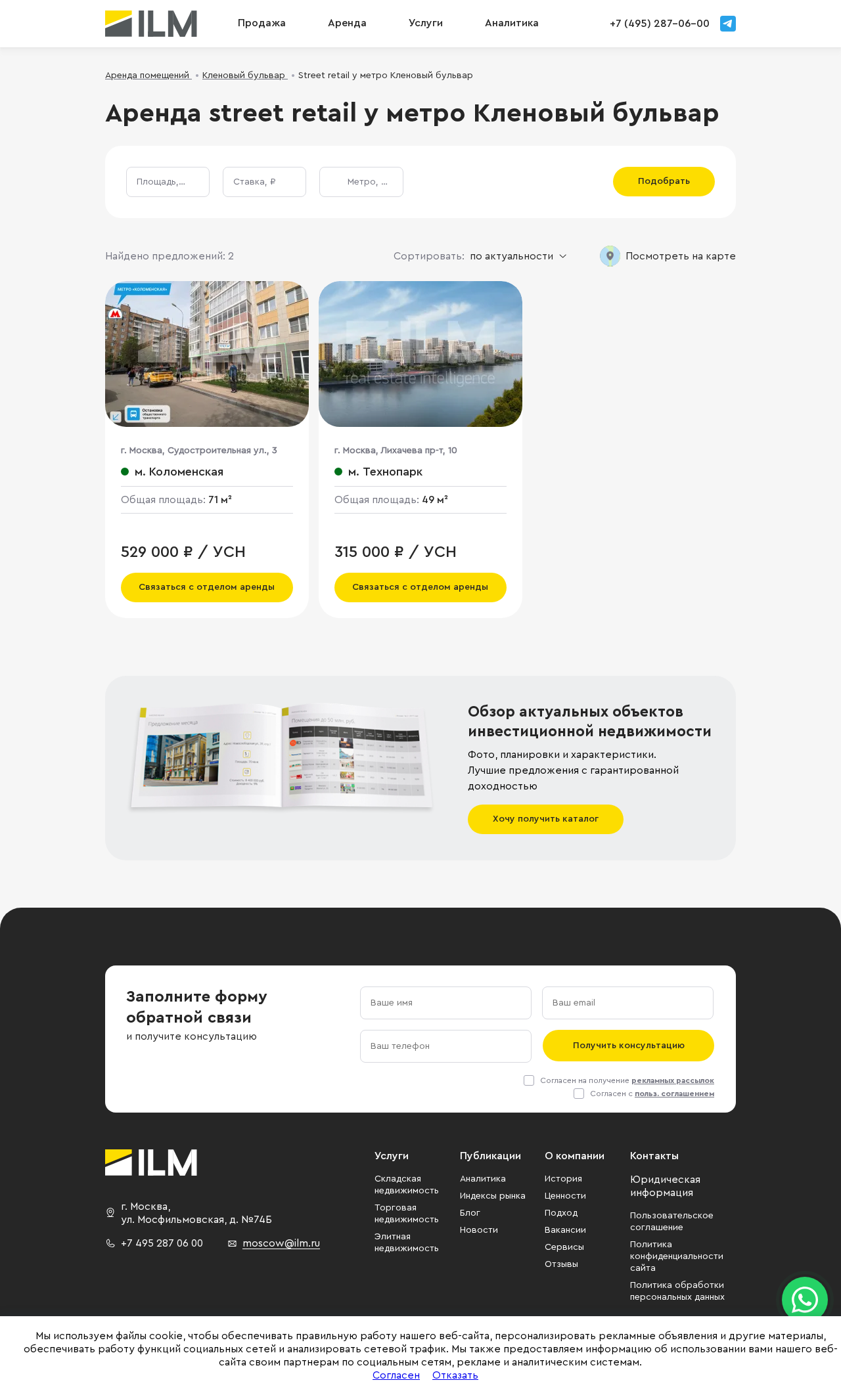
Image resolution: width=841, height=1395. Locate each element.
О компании (574, 1156)
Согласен (396, 1375)
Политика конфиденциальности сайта (676, 1256)
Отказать (455, 1375)
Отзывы (561, 1264)
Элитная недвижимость (407, 1242)
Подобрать (664, 181)
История (563, 1179)
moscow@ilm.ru (281, 1243)
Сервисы (564, 1247)
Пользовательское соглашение (672, 1221)
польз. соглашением (674, 1093)
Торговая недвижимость (407, 1213)
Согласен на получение (627, 1080)
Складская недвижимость (407, 1184)
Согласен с (652, 1093)
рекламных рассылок (672, 1080)
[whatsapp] (805, 1300)
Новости (479, 1230)
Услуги (426, 23)
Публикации (490, 1156)
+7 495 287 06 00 (162, 1243)
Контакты (654, 1156)
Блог (470, 1213)
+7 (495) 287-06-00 (660, 23)
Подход (561, 1213)
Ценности (565, 1196)
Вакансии (565, 1230)
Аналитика (483, 1179)
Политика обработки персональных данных (677, 1291)
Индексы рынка (493, 1196)
